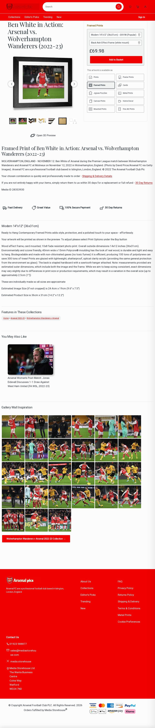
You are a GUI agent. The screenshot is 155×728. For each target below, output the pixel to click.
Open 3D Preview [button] (46, 135)
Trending (47, 17)
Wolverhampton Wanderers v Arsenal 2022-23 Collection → (36, 538)
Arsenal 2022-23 (18, 318)
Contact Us (12, 637)
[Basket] (137, 6)
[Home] (23, 6)
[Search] (119, 7)
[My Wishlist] (130, 6)
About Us (86, 581)
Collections (14, 17)
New (59, 17)
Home (6, 318)
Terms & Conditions (129, 608)
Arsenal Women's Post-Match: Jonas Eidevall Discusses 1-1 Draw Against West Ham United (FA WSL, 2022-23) (29, 382)
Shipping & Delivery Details (97, 176)
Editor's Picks (32, 17)
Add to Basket (116, 59)
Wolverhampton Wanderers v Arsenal (43, 318)
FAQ (120, 581)
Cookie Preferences (129, 621)
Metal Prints (124, 615)
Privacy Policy (125, 588)
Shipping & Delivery (128, 601)
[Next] (74, 84)
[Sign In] (145, 6)
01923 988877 (18, 643)
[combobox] (79, 6)
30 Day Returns (144, 182)
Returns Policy (126, 594)
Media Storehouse (55, 709)
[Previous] (11, 84)
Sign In (141, 17)
